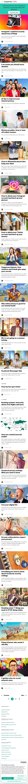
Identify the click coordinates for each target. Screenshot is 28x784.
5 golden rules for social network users (11, 679)
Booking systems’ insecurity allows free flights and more (12, 404)
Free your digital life (9, 505)
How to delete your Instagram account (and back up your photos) (13, 198)
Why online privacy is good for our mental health (13, 305)
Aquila (4, 623)
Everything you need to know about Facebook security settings (12, 574)
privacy (4, 111)
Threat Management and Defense (8, 747)
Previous (6, 695)
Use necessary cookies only (14, 781)
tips (4, 79)
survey (4, 417)
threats (4, 318)
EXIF (4, 518)
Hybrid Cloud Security (6, 752)
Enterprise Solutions (6, 742)
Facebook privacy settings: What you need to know (12, 471)
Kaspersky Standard (5, 709)
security (4, 399)
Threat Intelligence (5, 756)
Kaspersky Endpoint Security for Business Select (11, 735)
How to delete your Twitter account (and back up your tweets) (12, 234)
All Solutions (4, 758)
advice (4, 552)
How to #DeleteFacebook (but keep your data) (13, 163)
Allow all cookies (8, 778)
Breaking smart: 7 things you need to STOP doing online (12, 609)
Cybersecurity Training (6, 754)
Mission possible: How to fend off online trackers (13, 131)
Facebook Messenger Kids (11, 371)
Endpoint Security (5, 750)
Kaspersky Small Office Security (7, 722)
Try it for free (14, 12)
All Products (3, 716)
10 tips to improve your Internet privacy (10, 100)
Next (23, 695)
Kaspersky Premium (5, 714)
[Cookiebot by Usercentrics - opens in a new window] (20, 762)
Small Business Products (7, 719)
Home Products (5, 706)
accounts (5, 45)
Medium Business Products (7, 729)
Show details (21, 775)
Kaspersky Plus (4, 711)
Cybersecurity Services (6, 745)
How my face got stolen (10, 387)
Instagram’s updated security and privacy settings (12, 33)
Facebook (5, 142)
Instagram (5, 176)
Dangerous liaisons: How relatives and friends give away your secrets (13, 269)
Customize (19, 778)
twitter (4, 213)
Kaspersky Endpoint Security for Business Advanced (12, 737)
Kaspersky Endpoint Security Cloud (8, 724)
